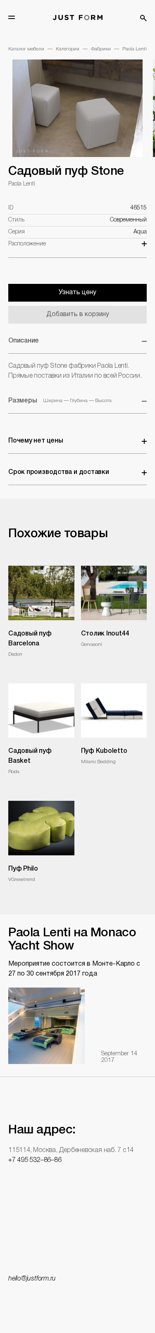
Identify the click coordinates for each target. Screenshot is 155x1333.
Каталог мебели (26, 49)
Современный (128, 220)
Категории (67, 49)
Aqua (140, 232)
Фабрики (101, 49)
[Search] (143, 18)
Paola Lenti (134, 49)
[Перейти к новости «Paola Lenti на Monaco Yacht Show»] (46, 1026)
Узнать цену (77, 292)
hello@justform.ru (32, 1279)
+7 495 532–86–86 (34, 1160)
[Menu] (11, 17)
